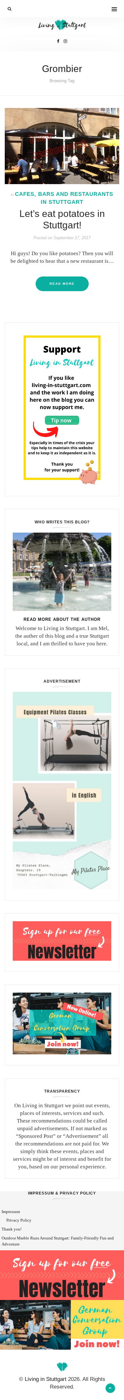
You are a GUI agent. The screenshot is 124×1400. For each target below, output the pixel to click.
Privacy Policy (18, 1220)
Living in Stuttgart (45, 1379)
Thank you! (12, 1229)
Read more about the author (62, 619)
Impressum (11, 1211)
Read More (62, 283)
